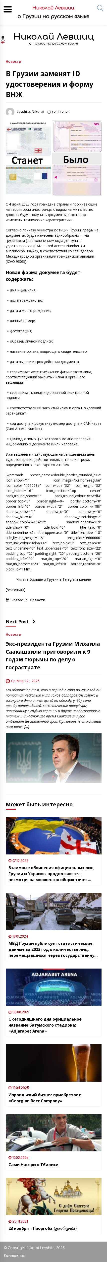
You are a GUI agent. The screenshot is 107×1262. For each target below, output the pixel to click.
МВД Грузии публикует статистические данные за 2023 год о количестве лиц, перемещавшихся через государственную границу (53, 949)
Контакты (14, 1256)
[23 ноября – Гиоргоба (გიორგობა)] (54, 1196)
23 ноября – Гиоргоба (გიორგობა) (42, 1228)
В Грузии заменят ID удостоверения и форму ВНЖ (49, 84)
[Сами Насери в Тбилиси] (54, 1132)
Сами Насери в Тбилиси (33, 1164)
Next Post (17, 622)
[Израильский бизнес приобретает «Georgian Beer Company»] (54, 1063)
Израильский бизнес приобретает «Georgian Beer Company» (44, 1098)
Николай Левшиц (53, 37)
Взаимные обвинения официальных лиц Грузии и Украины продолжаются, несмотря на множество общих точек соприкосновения (51, 874)
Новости (13, 61)
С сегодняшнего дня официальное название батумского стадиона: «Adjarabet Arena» (45, 1025)
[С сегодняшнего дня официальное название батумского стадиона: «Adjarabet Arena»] (54, 987)
